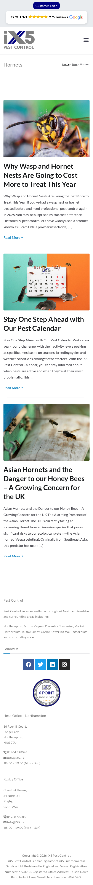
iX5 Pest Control (59, 855)
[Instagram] (64, 664)
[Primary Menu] (86, 40)
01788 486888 (17, 817)
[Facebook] (28, 664)
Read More (11, 237)
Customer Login (46, 6)
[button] (46, 17)
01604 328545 (17, 752)
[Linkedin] (52, 664)
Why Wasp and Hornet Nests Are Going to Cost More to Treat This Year (40, 175)
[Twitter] (40, 664)
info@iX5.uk (15, 758)
